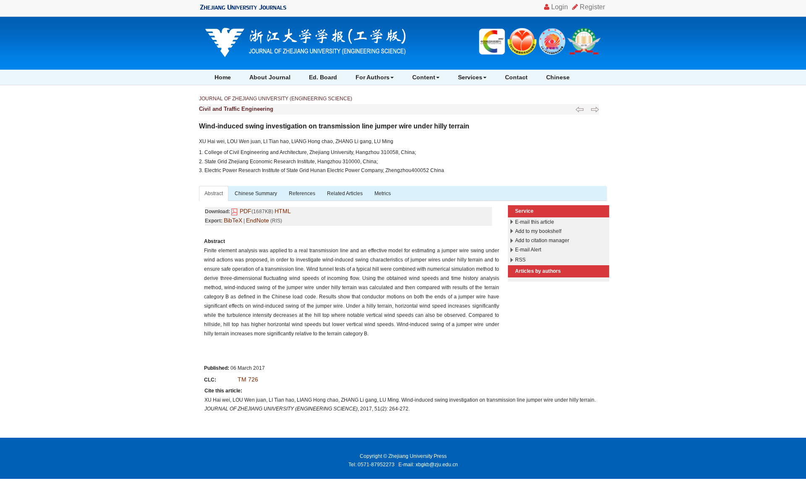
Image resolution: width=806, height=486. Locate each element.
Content (423, 77)
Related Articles (345, 193)
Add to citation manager (542, 240)
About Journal (269, 77)
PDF (245, 211)
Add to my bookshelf (538, 231)
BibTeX (233, 220)
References (302, 193)
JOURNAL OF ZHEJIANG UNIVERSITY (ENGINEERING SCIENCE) (275, 99)
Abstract (213, 193)
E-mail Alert (528, 250)
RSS (520, 260)
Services (470, 77)
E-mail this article (534, 222)
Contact (516, 77)
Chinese (558, 77)
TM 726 (248, 379)
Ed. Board (323, 77)
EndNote (257, 220)
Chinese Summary (256, 193)
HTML (283, 211)
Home (223, 77)
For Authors (373, 77)
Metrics (382, 193)
